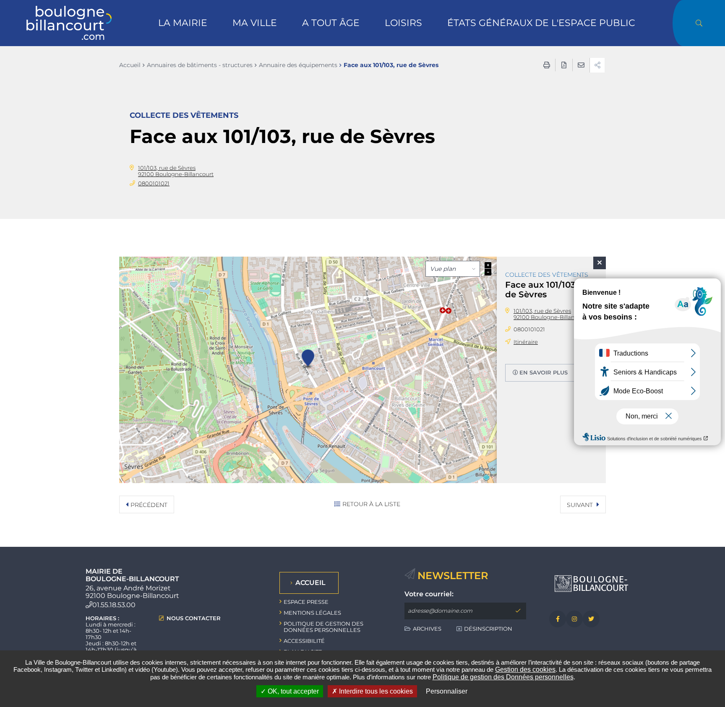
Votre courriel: (429, 594)
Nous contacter (194, 618)
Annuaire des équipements (298, 65)
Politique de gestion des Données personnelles (503, 677)
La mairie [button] (182, 23)
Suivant (581, 505)
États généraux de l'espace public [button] (541, 23)
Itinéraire (526, 341)
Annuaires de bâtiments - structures (200, 65)
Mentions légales (312, 612)
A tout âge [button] (331, 23)
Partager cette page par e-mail (581, 65)
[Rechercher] (699, 23)
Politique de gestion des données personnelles (323, 626)
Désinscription (488, 628)
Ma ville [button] (254, 23)
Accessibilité (304, 640)
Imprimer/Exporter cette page (546, 65)
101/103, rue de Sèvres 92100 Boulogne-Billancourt (176, 170)
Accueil (130, 65)
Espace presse (306, 601)
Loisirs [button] (403, 23)
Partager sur (597, 65)
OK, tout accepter (292, 691)
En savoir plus (543, 372)
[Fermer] (599, 263)
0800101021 (154, 183)
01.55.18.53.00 (114, 605)
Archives (427, 628)
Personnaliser (446, 691)
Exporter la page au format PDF (563, 65)
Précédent (148, 505)
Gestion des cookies (525, 669)
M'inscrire (517, 611)
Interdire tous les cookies (375, 691)
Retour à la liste (371, 504)
